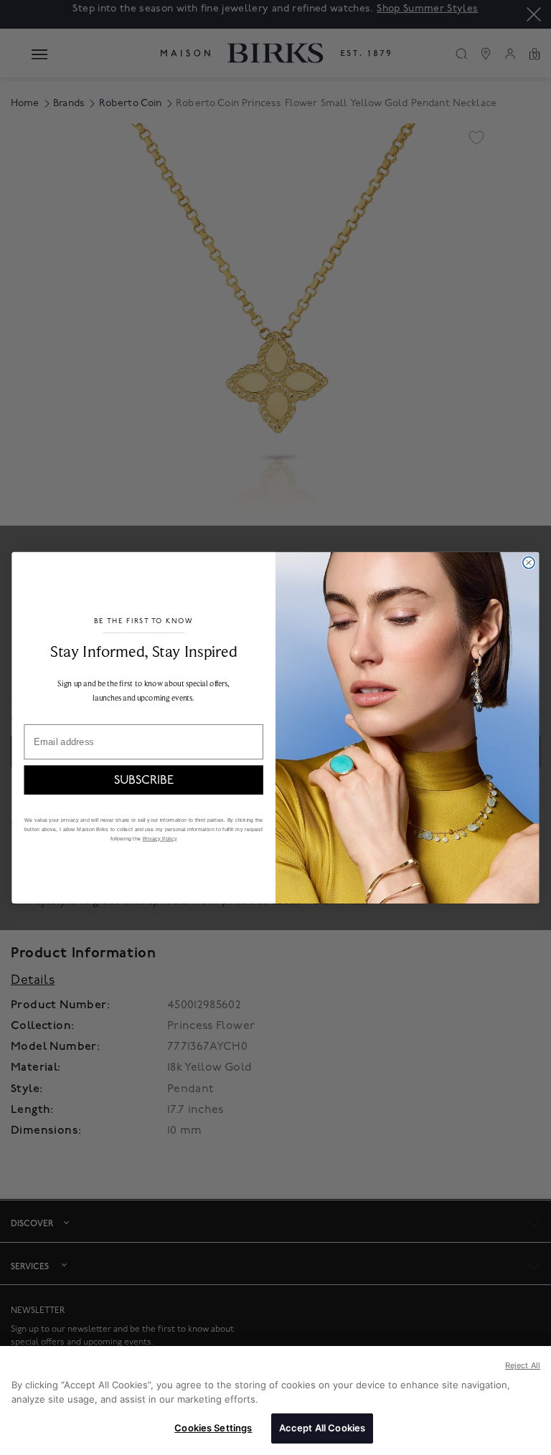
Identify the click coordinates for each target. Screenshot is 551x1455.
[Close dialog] (528, 562)
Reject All (522, 1365)
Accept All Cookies (322, 1427)
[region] (275, 1400)
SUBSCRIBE (144, 779)
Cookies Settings (213, 1427)
